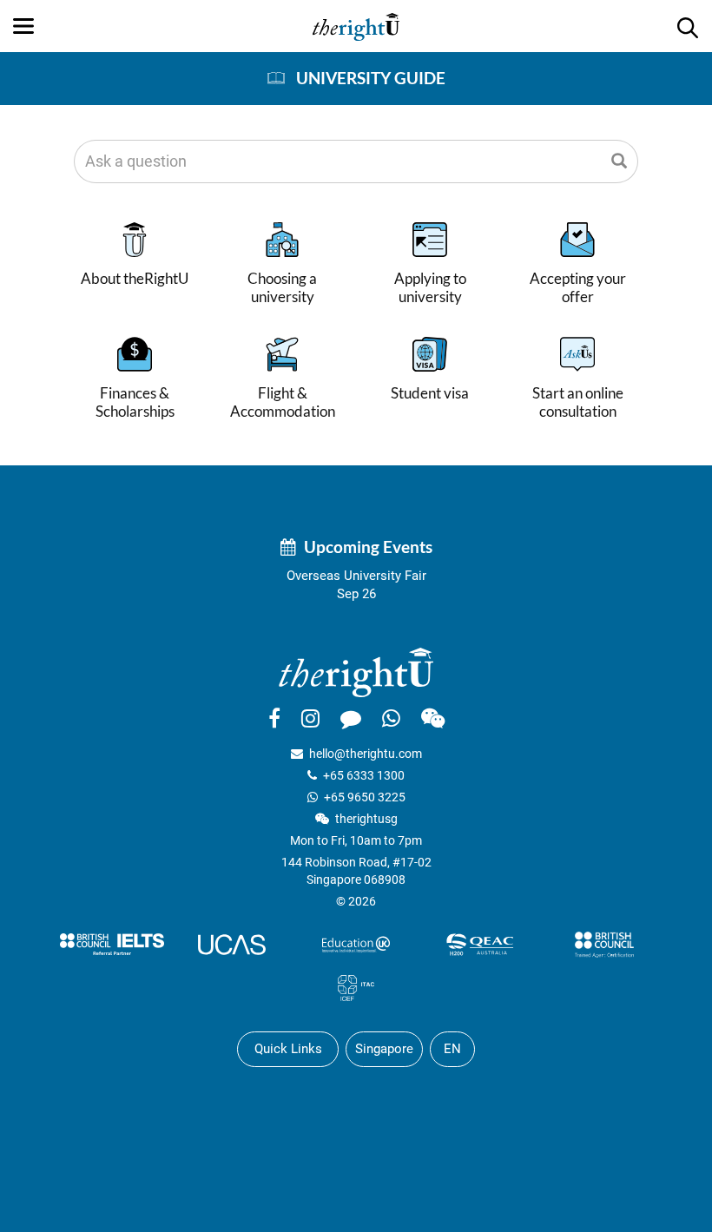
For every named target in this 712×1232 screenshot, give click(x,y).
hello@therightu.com (365, 754)
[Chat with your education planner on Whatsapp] (391, 718)
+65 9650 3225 (364, 797)
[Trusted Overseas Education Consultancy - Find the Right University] (356, 671)
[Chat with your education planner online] (350, 718)
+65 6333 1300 (364, 775)
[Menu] (23, 26)
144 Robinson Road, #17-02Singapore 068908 (356, 870)
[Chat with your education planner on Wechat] (433, 718)
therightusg (366, 819)
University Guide (370, 78)
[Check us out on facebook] (274, 718)
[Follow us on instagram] (310, 718)
